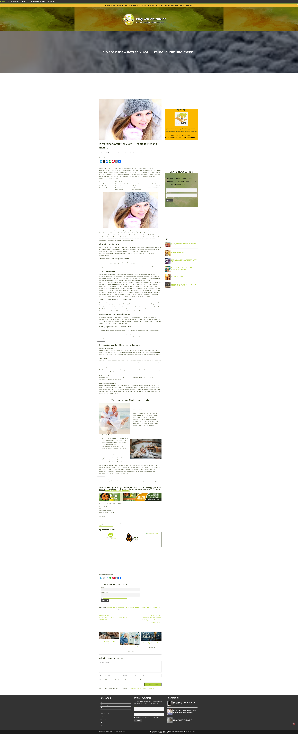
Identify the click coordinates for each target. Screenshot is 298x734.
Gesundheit (128, 153)
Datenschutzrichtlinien (107, 725)
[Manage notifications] (294, 724)
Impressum (105, 722)
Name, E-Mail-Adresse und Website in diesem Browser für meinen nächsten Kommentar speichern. (127, 679)
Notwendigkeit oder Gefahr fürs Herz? (151, 644)
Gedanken (104, 711)
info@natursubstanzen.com (106, 526)
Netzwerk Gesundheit (113, 609)
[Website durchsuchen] (296, 1)
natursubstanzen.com (128, 480)
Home (103, 702)
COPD (116, 607)
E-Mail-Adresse (104, 592)
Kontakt (104, 719)
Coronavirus (121, 607)
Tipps (134, 153)
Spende (104, 717)
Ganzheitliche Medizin (146, 607)
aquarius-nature (111, 607)
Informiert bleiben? (111, 5)
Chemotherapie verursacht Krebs (130, 648)
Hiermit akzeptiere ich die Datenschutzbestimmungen (115, 597)
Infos (112, 153)
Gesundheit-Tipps (156, 607)
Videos (104, 708)
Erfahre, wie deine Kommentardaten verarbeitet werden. (144, 688)
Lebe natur (105, 609)
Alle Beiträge (119, 153)
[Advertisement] (130, 88)
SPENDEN (190, 5)
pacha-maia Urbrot (109, 641)
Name (102, 587)
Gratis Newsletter (106, 714)
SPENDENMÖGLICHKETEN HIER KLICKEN (181, 135)
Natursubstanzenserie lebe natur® (117, 491)
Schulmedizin (122, 609)
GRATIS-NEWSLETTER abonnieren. (128, 5)
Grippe (100, 609)
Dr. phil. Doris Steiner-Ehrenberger (132, 607)
